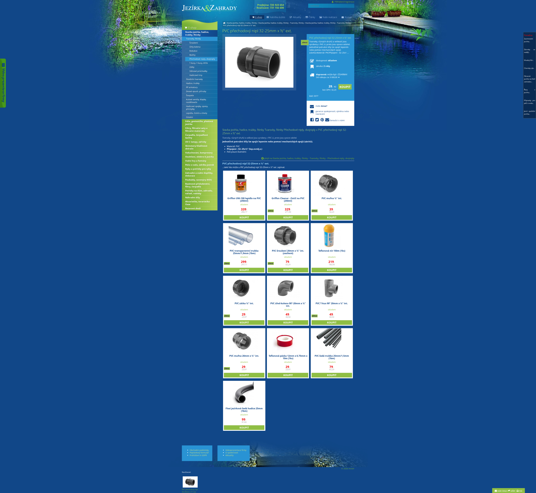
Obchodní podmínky (199, 450)
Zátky (191, 67)
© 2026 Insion (347, 468)
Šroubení (193, 43)
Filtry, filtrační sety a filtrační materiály (196, 129)
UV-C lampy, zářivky (195, 141)
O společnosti (231, 452)
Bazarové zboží (193, 208)
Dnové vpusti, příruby (196, 91)
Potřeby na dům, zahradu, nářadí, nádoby (199, 192)
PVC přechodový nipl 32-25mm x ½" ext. (239, 25)
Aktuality (296, 17)
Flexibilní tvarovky (194, 79)
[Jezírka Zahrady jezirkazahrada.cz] (224, 23)
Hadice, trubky (192, 83)
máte (321, 106)
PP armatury (192, 87)
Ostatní (189, 117)
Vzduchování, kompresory (199, 152)
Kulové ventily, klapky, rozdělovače (196, 101)
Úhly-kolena (194, 47)
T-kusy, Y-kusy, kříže (198, 63)
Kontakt (348, 17)
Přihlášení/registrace (344, 1)
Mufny (192, 55)
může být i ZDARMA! (331, 76)
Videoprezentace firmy (235, 450)
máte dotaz (502, 491)
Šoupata (190, 95)
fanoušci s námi (337, 120)
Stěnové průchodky (198, 71)
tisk (520, 491)
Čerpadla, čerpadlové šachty (196, 136)
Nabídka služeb (277, 17)
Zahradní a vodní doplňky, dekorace (199, 174)
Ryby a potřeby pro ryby (198, 168)
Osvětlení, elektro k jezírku (199, 156)
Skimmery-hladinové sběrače (196, 147)
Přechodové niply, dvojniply (202, 59)
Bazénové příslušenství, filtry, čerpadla (197, 185)
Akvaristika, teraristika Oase (197, 203)
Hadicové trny (195, 75)
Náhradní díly (192, 197)
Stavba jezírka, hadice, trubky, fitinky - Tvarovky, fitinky (281, 23)
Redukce (193, 51)
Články (311, 17)
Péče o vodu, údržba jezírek (199, 164)
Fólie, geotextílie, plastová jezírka (199, 122)
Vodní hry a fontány (195, 160)
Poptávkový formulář (199, 452)
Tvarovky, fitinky (193, 39)
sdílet (512, 491)
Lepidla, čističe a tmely (196, 113)
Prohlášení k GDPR (198, 455)
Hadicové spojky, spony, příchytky (197, 107)
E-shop (192, 27)
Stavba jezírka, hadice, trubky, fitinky (242, 23)
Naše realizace (329, 17)
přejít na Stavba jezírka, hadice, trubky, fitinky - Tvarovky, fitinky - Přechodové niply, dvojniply (309, 158)
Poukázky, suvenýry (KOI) (198, 179)
